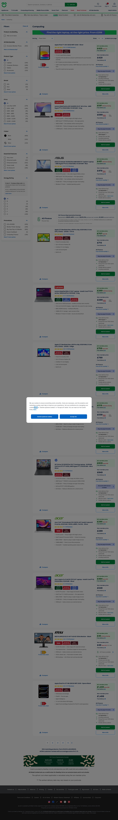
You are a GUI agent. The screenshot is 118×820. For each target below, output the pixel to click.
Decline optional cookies (44, 416)
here (35, 407)
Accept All (73, 416)
